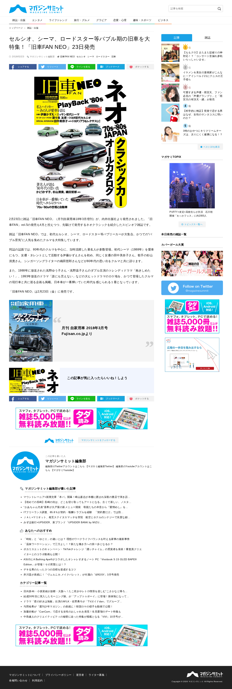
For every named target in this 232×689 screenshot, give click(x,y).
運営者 (80, 674)
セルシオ (81, 56)
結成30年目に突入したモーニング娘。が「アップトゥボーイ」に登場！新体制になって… (76, 596)
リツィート (53, 66)
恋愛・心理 (120, 20)
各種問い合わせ (18, 680)
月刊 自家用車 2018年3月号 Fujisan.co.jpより (85, 331)
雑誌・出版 (19, 20)
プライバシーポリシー (58, 674)
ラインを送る (83, 66)
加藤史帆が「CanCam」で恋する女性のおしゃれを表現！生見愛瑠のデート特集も (72, 611)
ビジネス (163, 20)
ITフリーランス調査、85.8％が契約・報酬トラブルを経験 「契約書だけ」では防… (74, 512)
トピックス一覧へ (193, 224)
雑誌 (208, 37)
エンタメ (37, 20)
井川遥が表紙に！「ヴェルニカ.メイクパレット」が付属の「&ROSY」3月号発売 (71, 574)
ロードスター (103, 56)
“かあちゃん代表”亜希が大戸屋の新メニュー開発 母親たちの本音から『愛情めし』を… (76, 507)
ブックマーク (112, 66)
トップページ (16, 28)
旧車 (113, 56)
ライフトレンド (58, 20)
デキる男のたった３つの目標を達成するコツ (50, 569)
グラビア (101, 20)
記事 (177, 37)
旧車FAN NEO (67, 56)
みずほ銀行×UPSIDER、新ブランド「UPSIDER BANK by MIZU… (63, 522)
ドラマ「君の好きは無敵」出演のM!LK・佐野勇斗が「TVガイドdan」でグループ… (73, 601)
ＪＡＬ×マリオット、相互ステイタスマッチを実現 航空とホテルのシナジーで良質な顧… (77, 517)
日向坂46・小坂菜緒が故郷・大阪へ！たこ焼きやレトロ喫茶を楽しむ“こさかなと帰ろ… (76, 591)
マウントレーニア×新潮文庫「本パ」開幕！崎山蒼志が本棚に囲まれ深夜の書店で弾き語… (77, 496)
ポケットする (142, 66)
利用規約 (37, 680)
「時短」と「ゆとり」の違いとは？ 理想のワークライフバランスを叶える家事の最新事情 (77, 539)
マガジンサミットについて (25, 674)
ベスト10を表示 (211, 147)
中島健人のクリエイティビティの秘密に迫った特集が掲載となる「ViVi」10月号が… (73, 616)
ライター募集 (96, 674)
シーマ (90, 56)
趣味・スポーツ (142, 20)
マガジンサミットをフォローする (98, 440)
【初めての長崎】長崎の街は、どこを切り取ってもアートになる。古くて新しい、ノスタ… (77, 502)
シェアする (23, 66)
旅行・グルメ (82, 20)
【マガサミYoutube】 (63, 470)
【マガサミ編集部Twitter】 (100, 466)
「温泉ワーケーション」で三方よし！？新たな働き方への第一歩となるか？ (68, 544)
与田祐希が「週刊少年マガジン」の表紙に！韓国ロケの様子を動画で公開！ (68, 606)
